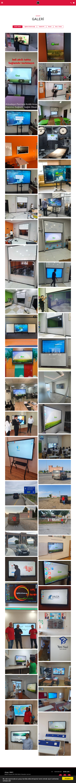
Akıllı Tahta (17, 26)
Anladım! (68, 778)
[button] (2, 2)
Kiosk (49, 26)
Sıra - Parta (58, 26)
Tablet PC (41, 26)
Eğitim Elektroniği (30, 26)
